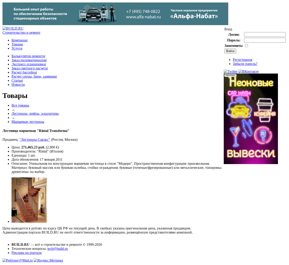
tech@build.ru (57, 249)
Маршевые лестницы (28, 122)
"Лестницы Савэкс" (34, 139)
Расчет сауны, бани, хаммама (34, 76)
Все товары (20, 105)
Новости (18, 84)
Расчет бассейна (24, 72)
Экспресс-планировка (28, 64)
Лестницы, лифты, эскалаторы (35, 113)
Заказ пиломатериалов (29, 60)
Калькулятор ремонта (28, 56)
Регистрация (242, 60)
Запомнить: (233, 46)
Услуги (17, 48)
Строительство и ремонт (21, 32)
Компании (20, 40)
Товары (17, 44)
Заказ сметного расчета (29, 68)
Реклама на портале (27, 253)
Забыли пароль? (245, 64)
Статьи (17, 80)
